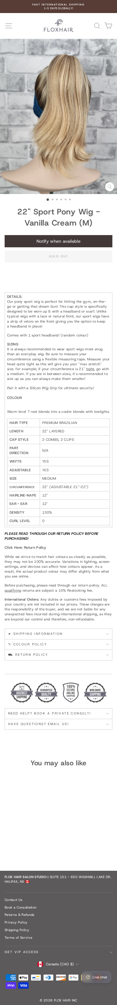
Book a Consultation (20, 907)
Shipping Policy (17, 930)
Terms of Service (18, 937)
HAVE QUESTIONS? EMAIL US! (38, 724)
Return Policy (35, 547)
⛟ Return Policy (28, 655)
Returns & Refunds (20, 915)
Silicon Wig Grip (43, 388)
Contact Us (13, 900)
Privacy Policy (16, 922)
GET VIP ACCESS (22, 952)
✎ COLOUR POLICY (27, 644)
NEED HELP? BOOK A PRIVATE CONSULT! (49, 713)
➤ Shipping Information (35, 634)
